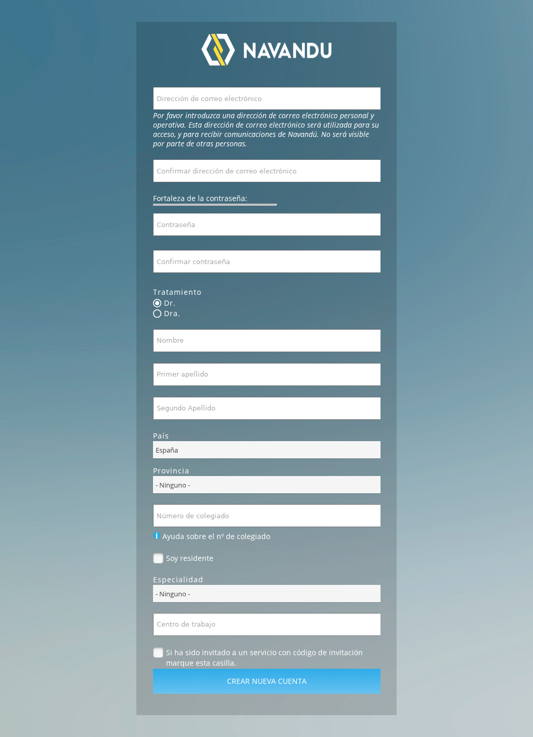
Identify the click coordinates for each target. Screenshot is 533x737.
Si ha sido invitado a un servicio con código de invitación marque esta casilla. (264, 652)
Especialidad (178, 579)
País (161, 436)
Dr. (170, 303)
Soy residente (189, 558)
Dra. (172, 313)
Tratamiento (177, 292)
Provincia (171, 471)
